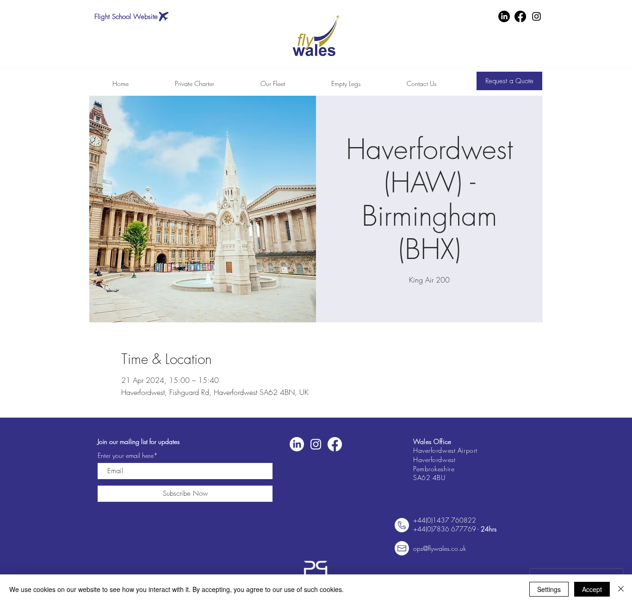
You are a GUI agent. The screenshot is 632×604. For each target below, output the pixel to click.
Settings (549, 589)
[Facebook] (520, 16)
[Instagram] (536, 16)
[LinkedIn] (504, 16)
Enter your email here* (128, 455)
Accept (592, 589)
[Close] (620, 589)
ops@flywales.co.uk (439, 548)
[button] (509, 81)
